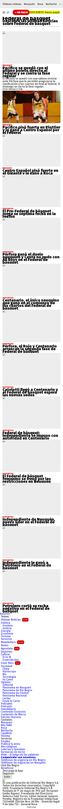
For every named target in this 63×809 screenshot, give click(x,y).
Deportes (6, 651)
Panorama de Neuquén (17, 687)
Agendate (10, 648)
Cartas (7, 698)
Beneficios (7, 768)
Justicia (7, 628)
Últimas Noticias (14, 619)
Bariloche (51, 4)
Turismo (6, 636)
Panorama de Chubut (16, 693)
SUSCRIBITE (45, 12)
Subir (7, 776)
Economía (7, 633)
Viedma (5, 736)
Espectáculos (11, 659)
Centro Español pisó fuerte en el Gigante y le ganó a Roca (30, 172)
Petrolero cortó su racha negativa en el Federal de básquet (26, 608)
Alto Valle (6, 725)
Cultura (5, 654)
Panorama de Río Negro (17, 690)
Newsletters (12, 642)
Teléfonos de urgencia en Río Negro (23, 760)
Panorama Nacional (15, 695)
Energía (6, 631)
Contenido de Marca (13, 714)
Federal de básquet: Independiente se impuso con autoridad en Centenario (30, 435)
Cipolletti (6, 733)
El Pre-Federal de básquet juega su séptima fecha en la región (29, 214)
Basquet (7, 65)
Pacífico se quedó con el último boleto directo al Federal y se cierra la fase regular (26, 72)
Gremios (8, 625)
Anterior (5, 613)
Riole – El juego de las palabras (20, 754)
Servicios (6, 639)
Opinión (6, 682)
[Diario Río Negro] (8, 12)
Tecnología (9, 677)
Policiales (6, 703)
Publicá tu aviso (10, 744)
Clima (6, 669)
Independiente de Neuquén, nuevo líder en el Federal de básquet (29, 522)
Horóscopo (9, 671)
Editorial (8, 685)
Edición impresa (11, 717)
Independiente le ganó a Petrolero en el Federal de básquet (27, 565)
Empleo (5, 741)
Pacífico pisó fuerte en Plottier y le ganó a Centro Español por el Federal (31, 130)
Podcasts (6, 706)
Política (5, 623)
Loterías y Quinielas (13, 749)
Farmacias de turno (13, 752)
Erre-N (7, 657)
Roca (40, 4)
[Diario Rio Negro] (4, 780)
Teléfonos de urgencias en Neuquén (23, 762)
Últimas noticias (12, 4)
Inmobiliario (8, 709)
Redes (5, 645)
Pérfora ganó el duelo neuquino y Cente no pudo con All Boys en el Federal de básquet (31, 258)
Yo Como (8, 679)
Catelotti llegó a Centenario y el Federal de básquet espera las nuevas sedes (30, 392)
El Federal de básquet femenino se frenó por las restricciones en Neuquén (27, 479)
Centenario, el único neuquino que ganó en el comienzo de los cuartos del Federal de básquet (31, 304)
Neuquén (29, 4)
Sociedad (6, 666)
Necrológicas (9, 746)
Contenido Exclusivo (13, 711)
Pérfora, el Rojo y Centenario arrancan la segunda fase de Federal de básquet (30, 349)
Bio (4, 674)
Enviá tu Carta (11, 701)
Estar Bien (10, 662)
